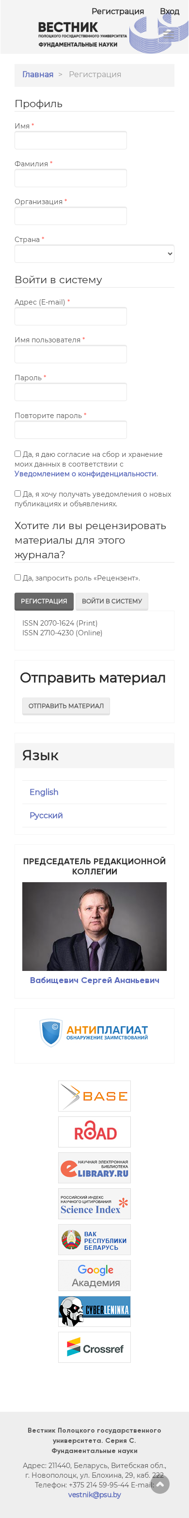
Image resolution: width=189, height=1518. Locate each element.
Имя (47, 125)
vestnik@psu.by (94, 1494)
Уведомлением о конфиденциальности (86, 473)
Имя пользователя (71, 339)
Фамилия (56, 163)
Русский (46, 815)
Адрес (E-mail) (65, 302)
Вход (169, 11)
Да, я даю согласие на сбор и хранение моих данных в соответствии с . (89, 464)
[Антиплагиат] (94, 1033)
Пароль (53, 377)
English (44, 792)
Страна (52, 239)
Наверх (160, 1484)
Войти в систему (112, 601)
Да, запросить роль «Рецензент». (80, 578)
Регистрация (118, 11)
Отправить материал (66, 706)
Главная (38, 74)
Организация (63, 201)
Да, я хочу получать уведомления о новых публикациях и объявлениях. (93, 499)
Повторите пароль (71, 415)
